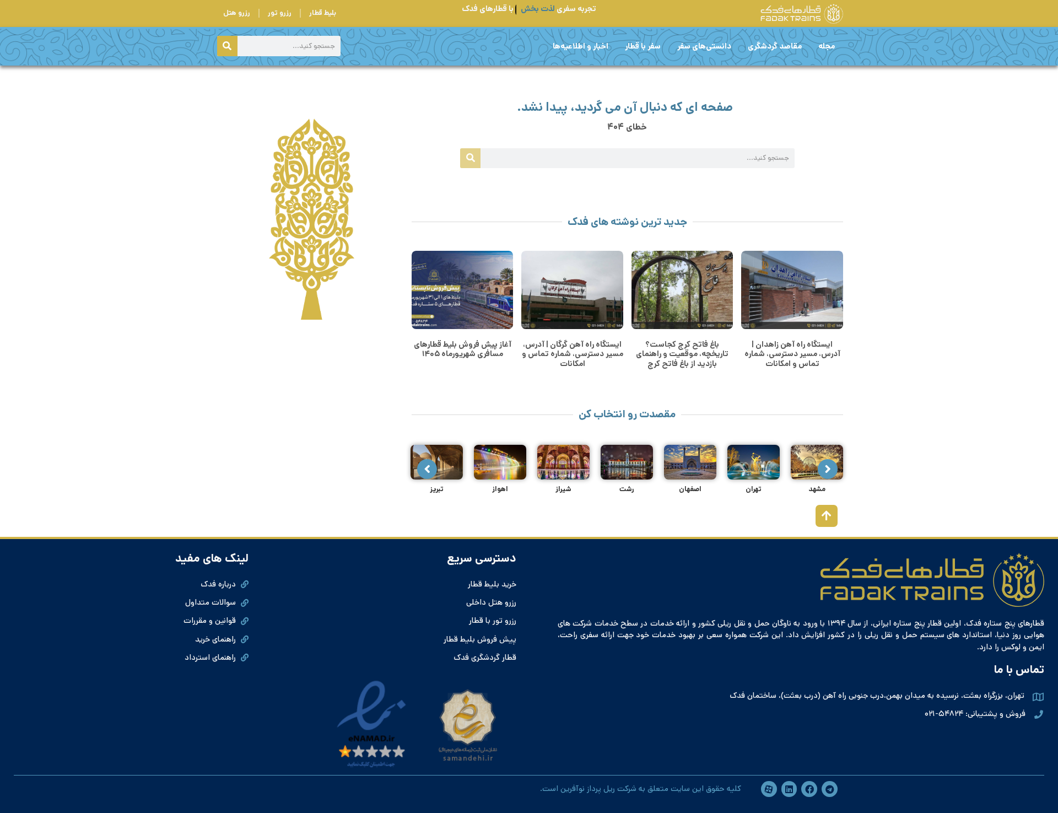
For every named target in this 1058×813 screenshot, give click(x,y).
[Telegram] (830, 789)
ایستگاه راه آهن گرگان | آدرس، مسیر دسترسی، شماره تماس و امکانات (572, 354)
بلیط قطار (322, 13)
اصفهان (690, 489)
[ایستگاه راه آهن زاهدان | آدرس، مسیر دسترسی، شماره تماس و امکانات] (792, 290)
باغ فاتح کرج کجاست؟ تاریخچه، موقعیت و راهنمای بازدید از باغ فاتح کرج (682, 354)
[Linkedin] (789, 789)
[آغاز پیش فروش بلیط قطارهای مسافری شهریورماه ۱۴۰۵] (463, 290)
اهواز (500, 489)
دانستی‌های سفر (704, 46)
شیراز (563, 489)
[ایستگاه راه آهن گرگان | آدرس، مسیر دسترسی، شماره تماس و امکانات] (572, 290)
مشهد (816, 489)
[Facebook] (809, 789)
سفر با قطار (643, 46)
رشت (626, 489)
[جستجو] (227, 46)
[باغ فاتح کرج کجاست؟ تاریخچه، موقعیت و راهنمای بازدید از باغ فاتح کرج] (682, 290)
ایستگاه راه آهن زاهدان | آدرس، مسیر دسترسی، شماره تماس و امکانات (792, 354)
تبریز (437, 489)
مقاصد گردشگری (775, 46)
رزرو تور (280, 13)
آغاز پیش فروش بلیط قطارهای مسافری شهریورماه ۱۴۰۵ (462, 349)
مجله (826, 46)
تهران (754, 489)
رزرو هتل (236, 13)
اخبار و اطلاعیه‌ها (580, 46)
